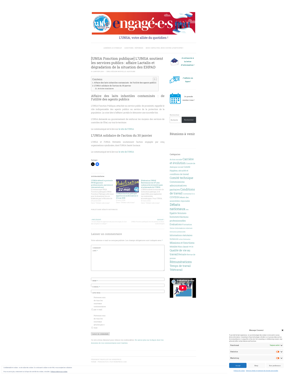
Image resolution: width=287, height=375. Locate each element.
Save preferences (275, 365)
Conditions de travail (182, 191)
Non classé (183, 246)
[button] (282, 330)
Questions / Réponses (133, 48)
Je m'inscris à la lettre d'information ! (187, 61)
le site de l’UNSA (126, 129)
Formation (187, 224)
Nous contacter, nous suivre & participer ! (165, 48)
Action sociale (176, 159)
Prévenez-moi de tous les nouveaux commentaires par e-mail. (100, 303)
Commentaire (97, 249)
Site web (96, 293)
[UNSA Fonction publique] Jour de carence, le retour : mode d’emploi (147, 222)
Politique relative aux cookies (59, 371)
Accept (237, 365)
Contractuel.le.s (189, 194)
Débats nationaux (110, 209)
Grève (172, 228)
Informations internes (183, 228)
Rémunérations (181, 262)
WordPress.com (120, 362)
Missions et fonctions (182, 242)
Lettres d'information (184, 239)
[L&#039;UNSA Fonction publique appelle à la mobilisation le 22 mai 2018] (127, 185)
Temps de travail (180, 266)
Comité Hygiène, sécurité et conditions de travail (180, 171)
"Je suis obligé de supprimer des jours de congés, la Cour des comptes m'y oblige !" (109, 222)
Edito (187, 209)
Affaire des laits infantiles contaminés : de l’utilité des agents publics (125, 82)
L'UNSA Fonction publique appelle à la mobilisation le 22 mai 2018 (127, 195)
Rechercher (174, 115)
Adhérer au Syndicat (112, 48)
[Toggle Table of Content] (153, 79)
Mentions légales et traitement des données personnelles (262, 371)
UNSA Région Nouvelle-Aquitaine (120, 71)
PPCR (191, 247)
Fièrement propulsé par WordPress (106, 359)
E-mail (96, 287)
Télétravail (176, 269)
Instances (174, 239)
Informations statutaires (181, 235)
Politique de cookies (239, 371)
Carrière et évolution (182, 161)
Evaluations (176, 224)
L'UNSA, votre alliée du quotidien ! (143, 38)
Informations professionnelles (177, 232)
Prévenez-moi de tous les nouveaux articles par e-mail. (99, 321)
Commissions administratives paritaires (178, 185)
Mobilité (173, 246)
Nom (95, 281)
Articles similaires (106, 88)
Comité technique (181, 178)
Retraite (182, 254)
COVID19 (174, 197)
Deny (256, 365)
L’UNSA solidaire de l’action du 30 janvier (112, 85)
